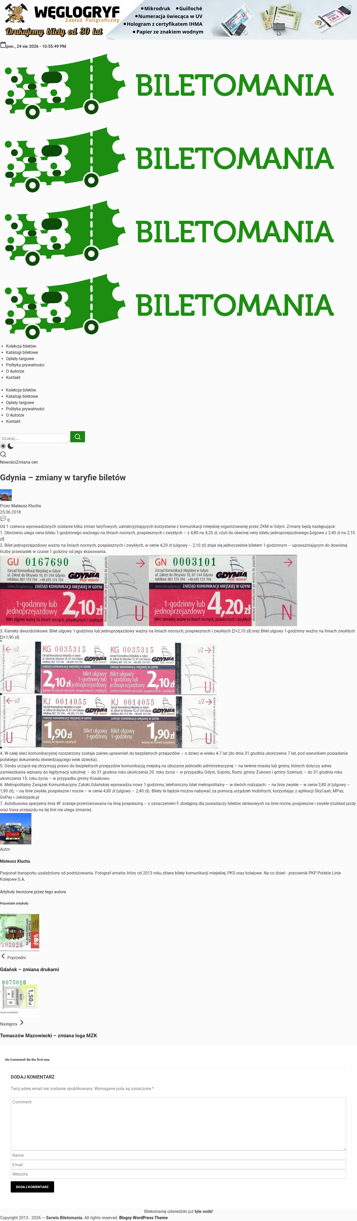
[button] (178, 447)
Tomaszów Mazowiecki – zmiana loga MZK (48, 1036)
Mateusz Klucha (26, 505)
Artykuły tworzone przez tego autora (33, 891)
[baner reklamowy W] (178, 38)
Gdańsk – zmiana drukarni (29, 969)
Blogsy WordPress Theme (143, 1217)
